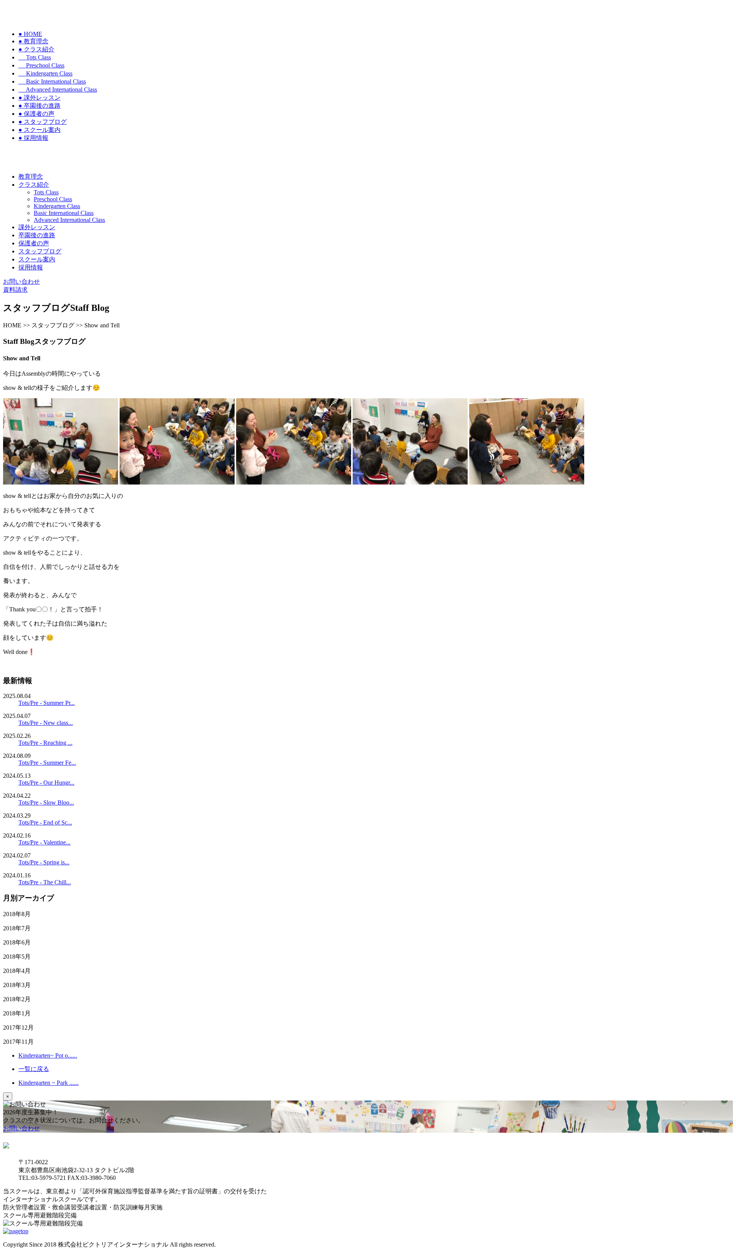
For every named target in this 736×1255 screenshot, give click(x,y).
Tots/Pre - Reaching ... (45, 742)
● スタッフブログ (42, 121)
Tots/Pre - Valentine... (44, 842)
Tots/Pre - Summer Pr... (46, 703)
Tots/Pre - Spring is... (43, 862)
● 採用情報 (33, 138)
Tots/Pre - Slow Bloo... (46, 802)
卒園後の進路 (36, 235)
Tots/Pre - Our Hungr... (46, 782)
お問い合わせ (21, 1128)
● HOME (30, 34)
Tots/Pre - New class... (45, 722)
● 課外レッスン (39, 97)
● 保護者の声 (36, 113)
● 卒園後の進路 (39, 105)
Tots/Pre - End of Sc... (45, 822)
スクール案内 (36, 259)
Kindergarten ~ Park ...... (48, 1082)
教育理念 (30, 176)
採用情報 (30, 267)
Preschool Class (41, 65)
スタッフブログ (39, 251)
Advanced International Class (57, 89)
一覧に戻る (33, 1069)
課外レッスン (36, 227)
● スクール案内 (39, 129)
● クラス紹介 (36, 49)
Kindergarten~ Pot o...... (47, 1055)
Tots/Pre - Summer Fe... (47, 762)
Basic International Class (52, 81)
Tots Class (34, 57)
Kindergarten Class (45, 73)
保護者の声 (33, 243)
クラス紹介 (33, 184)
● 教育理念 (33, 41)
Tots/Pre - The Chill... (44, 882)
